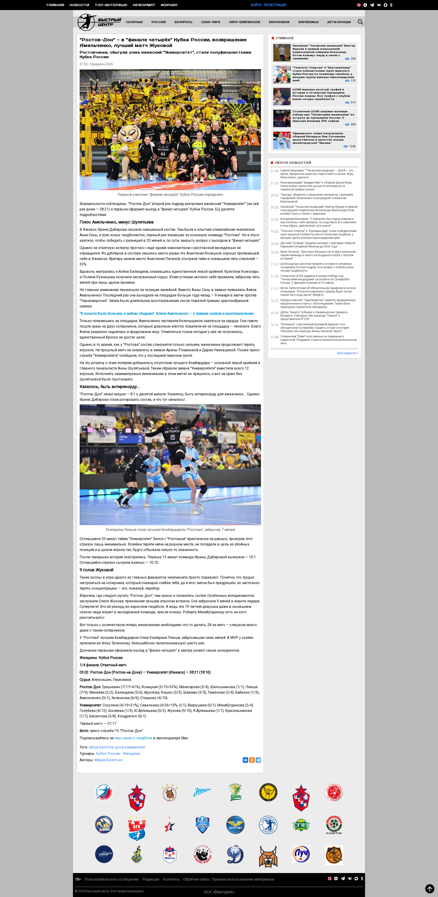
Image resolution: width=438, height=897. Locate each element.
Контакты (171, 879)
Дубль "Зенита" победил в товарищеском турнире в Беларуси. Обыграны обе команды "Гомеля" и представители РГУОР (314, 316)
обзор (94, 747)
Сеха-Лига (210, 22)
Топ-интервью (111, 5)
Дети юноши (339, 22)
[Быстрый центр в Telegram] (372, 5)
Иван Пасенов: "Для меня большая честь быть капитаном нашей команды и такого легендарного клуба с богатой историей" (318, 255)
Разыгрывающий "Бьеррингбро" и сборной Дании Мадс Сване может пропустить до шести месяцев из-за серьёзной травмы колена (316, 186)
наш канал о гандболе (133, 738)
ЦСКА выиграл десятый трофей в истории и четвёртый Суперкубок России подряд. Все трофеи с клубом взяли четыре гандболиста (317, 267)
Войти (256, 5)
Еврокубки (279, 22)
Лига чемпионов (244, 22)
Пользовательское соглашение (112, 879)
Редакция (150, 879)
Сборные (134, 22)
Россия (158, 22)
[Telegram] (258, 760)
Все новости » (348, 353)
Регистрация (275, 5)
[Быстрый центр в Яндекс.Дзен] (365, 5)
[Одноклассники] (252, 760)
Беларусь (184, 22)
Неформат (144, 5)
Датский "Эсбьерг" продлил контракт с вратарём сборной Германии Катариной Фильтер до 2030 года (317, 244)
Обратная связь (196, 879)
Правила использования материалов (242, 879)
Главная (55, 5)
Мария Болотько (108, 760)
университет (135, 747)
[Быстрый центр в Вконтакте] (379, 5)
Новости (79, 5)
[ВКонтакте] (245, 760)
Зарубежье (308, 22)
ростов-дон (111, 747)
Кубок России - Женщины (118, 753)
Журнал (169, 5)
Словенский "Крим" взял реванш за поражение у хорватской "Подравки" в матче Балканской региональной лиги (318, 340)
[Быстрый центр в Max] (385, 5)
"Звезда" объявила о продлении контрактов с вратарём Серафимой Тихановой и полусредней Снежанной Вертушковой (316, 198)
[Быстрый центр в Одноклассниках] (391, 5)
